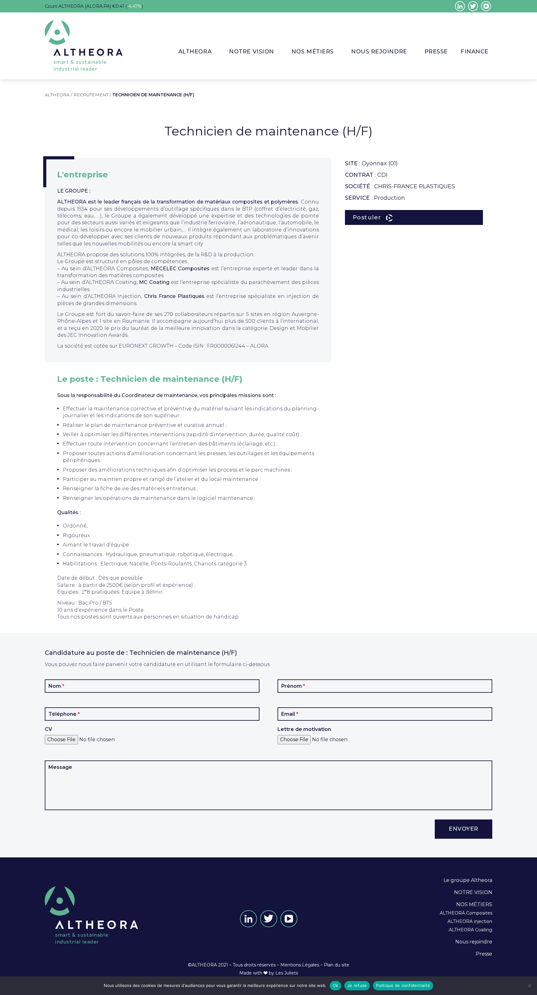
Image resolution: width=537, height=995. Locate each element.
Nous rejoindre (379, 51)
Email (289, 714)
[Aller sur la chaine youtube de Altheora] (486, 6)
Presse (484, 954)
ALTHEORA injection (470, 921)
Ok (335, 985)
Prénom (293, 686)
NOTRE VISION (251, 51)
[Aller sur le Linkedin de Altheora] (460, 6)
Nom (56, 686)
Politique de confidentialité (403, 985)
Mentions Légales (299, 965)
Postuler (367, 217)
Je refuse (357, 985)
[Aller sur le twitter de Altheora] (473, 6)
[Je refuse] (529, 986)
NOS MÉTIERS (474, 904)
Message (60, 767)
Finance (475, 51)
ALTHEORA (195, 51)
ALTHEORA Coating (470, 930)
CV (48, 729)
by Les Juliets (283, 973)
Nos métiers (312, 51)
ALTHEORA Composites (466, 913)
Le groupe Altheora (467, 880)
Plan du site (336, 965)
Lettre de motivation (304, 729)
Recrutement (90, 95)
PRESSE (436, 51)
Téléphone (64, 714)
